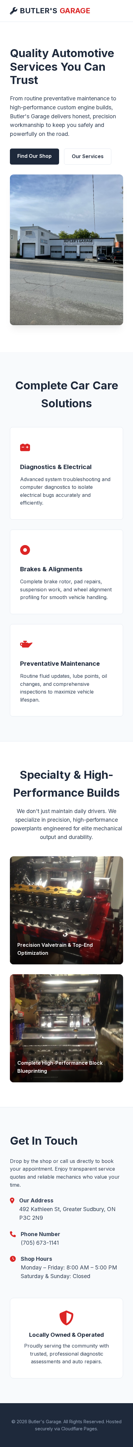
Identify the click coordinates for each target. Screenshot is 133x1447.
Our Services (88, 156)
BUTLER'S (55, 10)
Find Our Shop (34, 156)
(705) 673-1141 (40, 1242)
